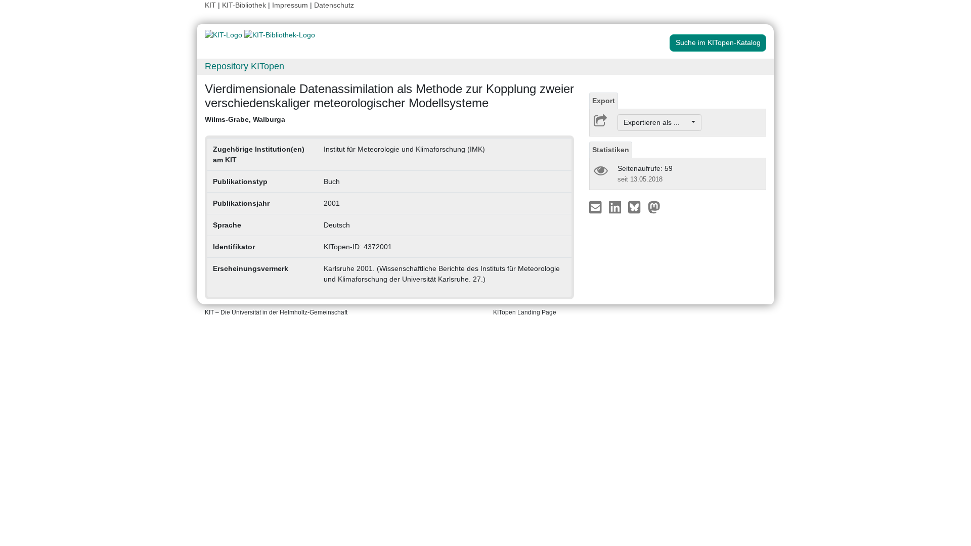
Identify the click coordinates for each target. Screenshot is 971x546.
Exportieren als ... (657, 122)
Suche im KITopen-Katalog (718, 42)
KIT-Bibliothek (245, 5)
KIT (210, 5)
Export (603, 101)
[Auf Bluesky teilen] (637, 207)
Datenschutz (334, 5)
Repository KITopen (244, 66)
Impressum (290, 5)
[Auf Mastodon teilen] (654, 207)
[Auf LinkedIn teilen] (616, 207)
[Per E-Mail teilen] (596, 207)
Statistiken (610, 150)
